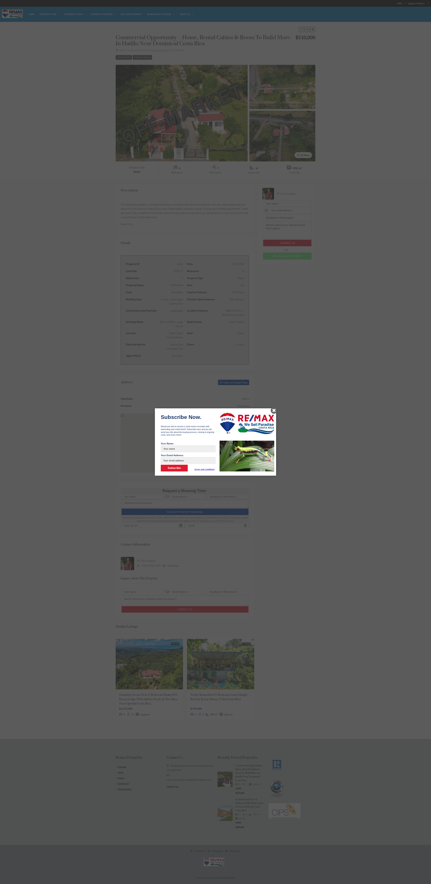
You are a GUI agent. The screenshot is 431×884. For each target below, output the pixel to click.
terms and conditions (204, 469)
